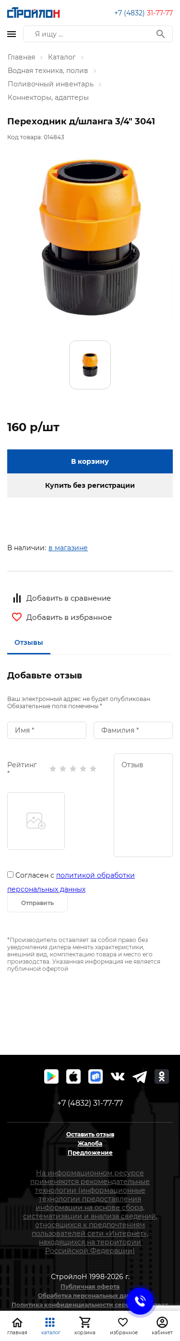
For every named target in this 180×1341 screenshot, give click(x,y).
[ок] (162, 1076)
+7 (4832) (143, 13)
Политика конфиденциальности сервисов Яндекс (90, 1304)
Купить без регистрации (90, 485)
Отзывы (28, 642)
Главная (21, 57)
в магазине (68, 548)
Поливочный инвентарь (51, 84)
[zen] (139, 1076)
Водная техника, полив (48, 70)
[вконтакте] (117, 1076)
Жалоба (90, 1143)
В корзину (90, 461)
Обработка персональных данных (90, 1295)
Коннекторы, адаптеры (48, 97)
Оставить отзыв (90, 1134)
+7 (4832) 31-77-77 (90, 1103)
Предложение (90, 1152)
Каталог (62, 57)
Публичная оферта (90, 1286)
